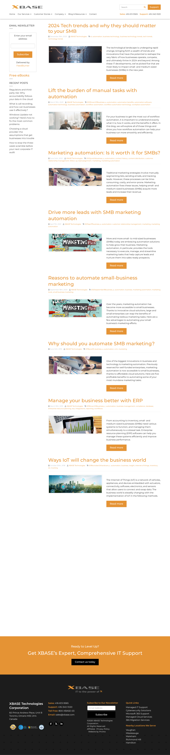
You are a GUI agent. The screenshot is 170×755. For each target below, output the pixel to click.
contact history (121, 158)
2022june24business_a (95, 158)
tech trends (147, 36)
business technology (111, 36)
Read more (116, 77)
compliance (140, 406)
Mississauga (132, 733)
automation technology (57, 105)
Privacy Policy (103, 729)
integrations (80, 409)
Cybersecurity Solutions (138, 710)
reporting (90, 409)
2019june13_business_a (94, 349)
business (128, 290)
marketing (96, 161)
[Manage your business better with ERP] (75, 424)
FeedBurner (22, 65)
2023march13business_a (96, 102)
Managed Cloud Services (139, 717)
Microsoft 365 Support (137, 713)
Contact (93, 14)
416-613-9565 (62, 703)
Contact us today (85, 661)
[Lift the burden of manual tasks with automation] (75, 120)
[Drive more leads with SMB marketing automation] (75, 242)
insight (132, 465)
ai (91, 36)
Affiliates (91, 729)
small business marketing (63, 292)
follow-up (74, 161)
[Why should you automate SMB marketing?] (75, 365)
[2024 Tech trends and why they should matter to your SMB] (75, 54)
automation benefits (125, 102)
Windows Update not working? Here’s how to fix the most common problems (21, 119)
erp (73, 409)
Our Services (24, 14)
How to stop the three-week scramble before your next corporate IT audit (21, 148)
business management (126, 406)
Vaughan (130, 730)
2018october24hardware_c (99, 465)
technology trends (55, 39)
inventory (154, 465)
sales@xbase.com (65, 714)
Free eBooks (19, 75)
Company (59, 14)
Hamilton (131, 742)
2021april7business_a (93, 224)
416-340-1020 (65, 707)
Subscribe (101, 714)
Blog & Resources (76, 14)
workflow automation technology (117, 105)
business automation (76, 105)
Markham (131, 736)
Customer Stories (42, 14)
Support (154, 7)
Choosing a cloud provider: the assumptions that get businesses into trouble (21, 133)
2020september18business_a (102, 290)
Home (12, 14)
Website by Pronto (97, 732)
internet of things (142, 465)
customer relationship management (126, 224)
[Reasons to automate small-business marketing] (75, 308)
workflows (98, 409)
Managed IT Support (137, 707)
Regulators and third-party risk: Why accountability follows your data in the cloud (21, 94)
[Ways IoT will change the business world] (75, 484)
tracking (54, 468)
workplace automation (141, 105)
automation (97, 36)
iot (49, 468)
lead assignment (85, 161)
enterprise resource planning (59, 409)
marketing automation (110, 161)
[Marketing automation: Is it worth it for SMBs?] (75, 177)
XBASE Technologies (78, 36)
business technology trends (131, 36)
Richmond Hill (133, 739)
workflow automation (94, 105)
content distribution (136, 158)
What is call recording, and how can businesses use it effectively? (22, 107)
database (149, 406)
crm (116, 349)
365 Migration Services (138, 720)
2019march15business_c (96, 406)
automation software (143, 102)
